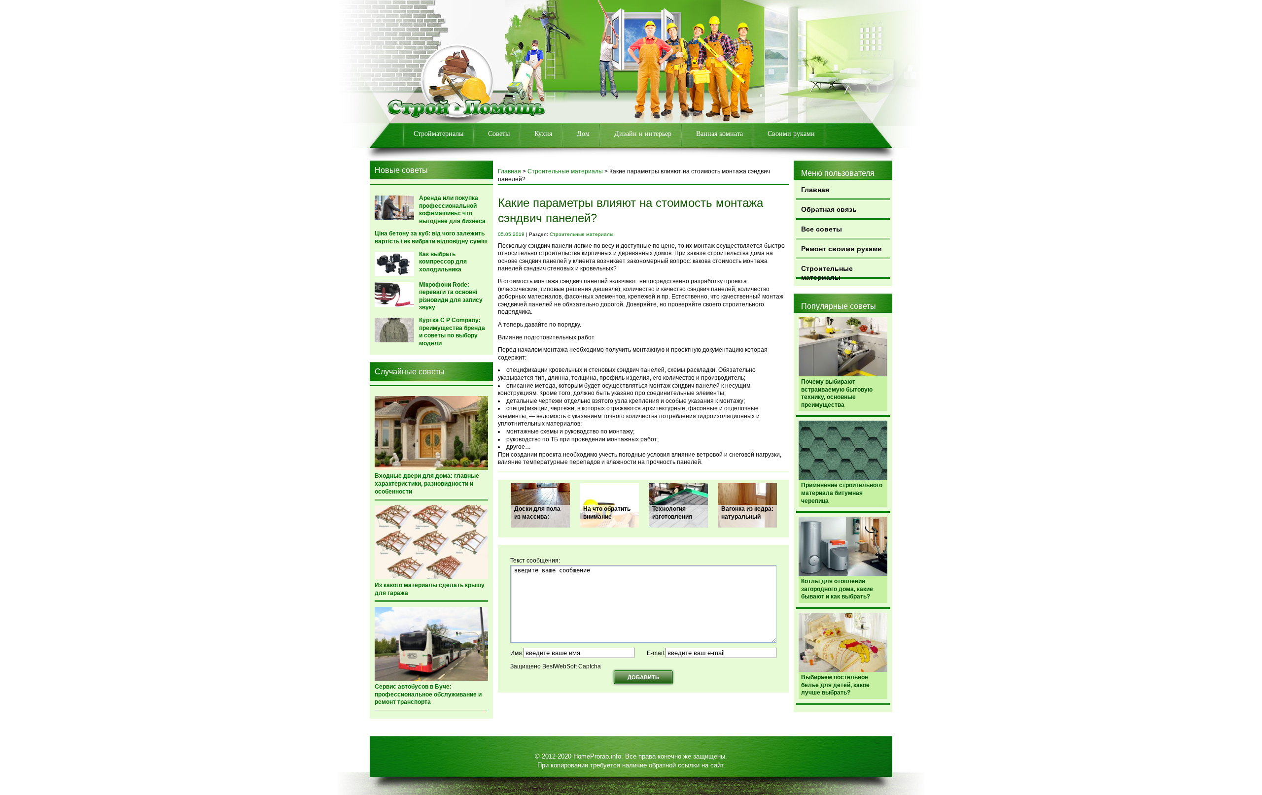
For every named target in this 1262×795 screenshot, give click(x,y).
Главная (815, 190)
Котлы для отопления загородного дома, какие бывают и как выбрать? (837, 589)
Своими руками (791, 133)
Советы (499, 133)
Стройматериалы (438, 133)
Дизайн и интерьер (642, 133)
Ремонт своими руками (841, 249)
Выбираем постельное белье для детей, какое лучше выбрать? (835, 685)
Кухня (543, 133)
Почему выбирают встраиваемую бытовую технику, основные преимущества (837, 393)
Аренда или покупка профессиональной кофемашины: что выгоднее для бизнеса (452, 210)
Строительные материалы (827, 272)
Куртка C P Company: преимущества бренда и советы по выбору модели (452, 332)
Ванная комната (719, 133)
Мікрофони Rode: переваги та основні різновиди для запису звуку (451, 296)
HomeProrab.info (597, 756)
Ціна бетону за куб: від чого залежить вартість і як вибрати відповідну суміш (431, 237)
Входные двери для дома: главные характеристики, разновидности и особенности (427, 483)
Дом (583, 133)
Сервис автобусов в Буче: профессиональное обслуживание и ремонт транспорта (428, 694)
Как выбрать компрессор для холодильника (443, 262)
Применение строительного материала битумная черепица (841, 493)
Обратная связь (829, 209)
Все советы (821, 229)
